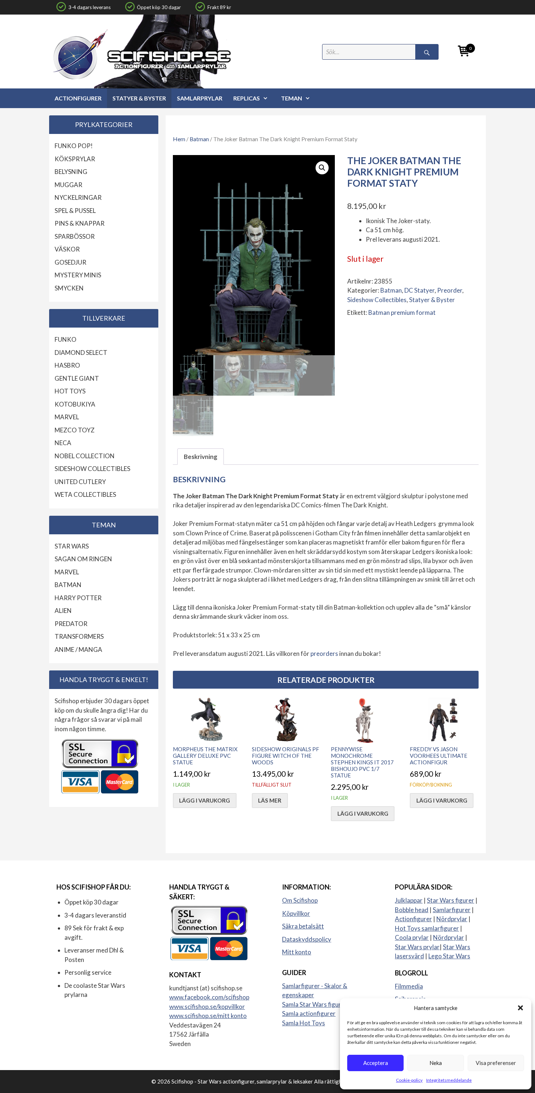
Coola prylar (412, 937)
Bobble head (411, 910)
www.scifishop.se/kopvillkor (207, 1006)
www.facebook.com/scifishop (209, 997)
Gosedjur (70, 262)
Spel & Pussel (75, 210)
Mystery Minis (78, 275)
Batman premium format (402, 312)
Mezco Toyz (75, 430)
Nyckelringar (78, 197)
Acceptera (375, 1063)
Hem (179, 139)
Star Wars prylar (417, 947)
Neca (63, 443)
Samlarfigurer (452, 910)
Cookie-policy (409, 1080)
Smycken (69, 288)
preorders (324, 653)
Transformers (79, 636)
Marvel (67, 417)
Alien (63, 610)
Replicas (246, 98)
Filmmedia (409, 986)
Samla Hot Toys (303, 1023)
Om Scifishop (300, 900)
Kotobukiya (75, 404)
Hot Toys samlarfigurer (427, 928)
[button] (520, 1007)
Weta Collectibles (85, 494)
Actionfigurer (78, 98)
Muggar (68, 185)
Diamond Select (81, 352)
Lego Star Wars (449, 956)
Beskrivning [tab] (200, 456)
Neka (435, 1063)
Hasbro (67, 365)
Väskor (67, 249)
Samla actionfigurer (309, 1013)
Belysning (71, 171)
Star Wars (72, 546)
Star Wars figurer (450, 900)
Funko (65, 339)
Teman (291, 98)
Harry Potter (78, 598)
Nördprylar (451, 919)
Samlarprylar (199, 98)
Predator (71, 623)
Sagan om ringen (83, 559)
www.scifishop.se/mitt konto (208, 1015)
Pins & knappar (79, 223)
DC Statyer (419, 290)
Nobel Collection (85, 456)
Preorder (449, 290)
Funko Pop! (74, 146)
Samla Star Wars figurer (314, 1004)
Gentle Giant (77, 378)
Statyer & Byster (139, 98)
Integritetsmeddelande (449, 1080)
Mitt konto (296, 952)
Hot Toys (70, 391)
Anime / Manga (78, 649)
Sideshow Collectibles (377, 300)
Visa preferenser (496, 1063)
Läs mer (269, 800)
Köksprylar (75, 159)
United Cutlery (80, 482)
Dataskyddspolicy (306, 939)
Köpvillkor (296, 913)
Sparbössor (75, 236)
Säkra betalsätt (303, 926)
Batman (199, 139)
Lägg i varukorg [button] (204, 800)
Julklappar (409, 900)
